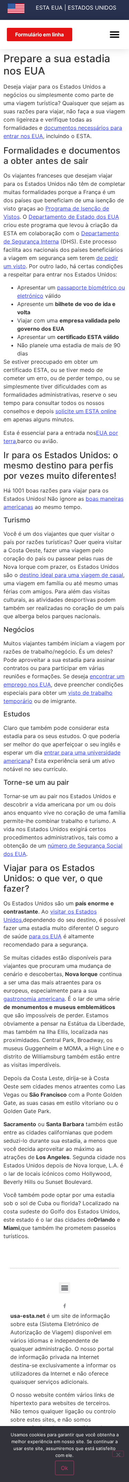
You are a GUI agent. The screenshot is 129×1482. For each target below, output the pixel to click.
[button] (114, 34)
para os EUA (45, 936)
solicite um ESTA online (85, 411)
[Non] (118, 1454)
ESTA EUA (49, 7)
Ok (64, 1467)
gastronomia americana (34, 998)
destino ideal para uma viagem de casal (71, 575)
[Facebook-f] (64, 1306)
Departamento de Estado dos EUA (74, 216)
